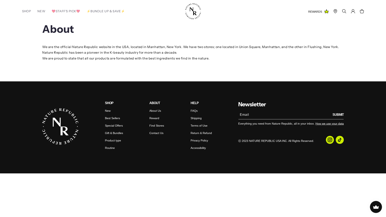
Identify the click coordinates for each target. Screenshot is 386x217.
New (108, 110)
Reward (154, 118)
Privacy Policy (199, 140)
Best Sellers (112, 118)
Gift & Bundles (114, 133)
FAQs (194, 110)
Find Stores (156, 125)
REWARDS (315, 11)
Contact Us (156, 133)
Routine (110, 147)
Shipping (196, 118)
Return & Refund (201, 133)
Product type (113, 140)
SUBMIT (338, 114)
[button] (361, 11)
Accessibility (198, 147)
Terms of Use (199, 125)
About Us (155, 110)
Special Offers (114, 125)
